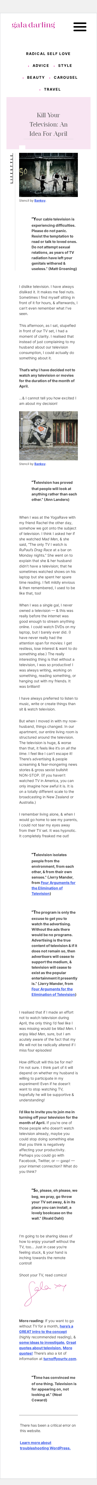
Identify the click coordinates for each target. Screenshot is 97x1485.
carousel (66, 77)
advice (41, 65)
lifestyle (11, 168)
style (65, 65)
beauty (36, 77)
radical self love (48, 53)
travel (52, 89)
